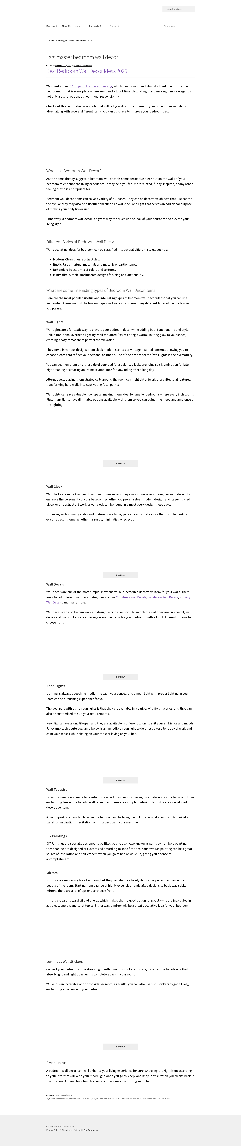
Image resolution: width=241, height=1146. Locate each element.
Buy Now (120, 463)
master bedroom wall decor (130, 1098)
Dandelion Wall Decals (163, 597)
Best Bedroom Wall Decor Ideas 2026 (86, 70)
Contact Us (115, 26)
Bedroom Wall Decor (63, 1095)
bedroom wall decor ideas (80, 1098)
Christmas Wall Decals (131, 597)
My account (51, 26)
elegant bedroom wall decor (104, 1098)
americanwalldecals (83, 65)
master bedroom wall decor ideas (157, 1098)
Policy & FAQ (95, 26)
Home (51, 40)
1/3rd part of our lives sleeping (91, 86)
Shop (77, 26)
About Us (66, 26)
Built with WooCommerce (86, 1130)
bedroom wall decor (59, 1098)
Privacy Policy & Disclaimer (59, 1130)
